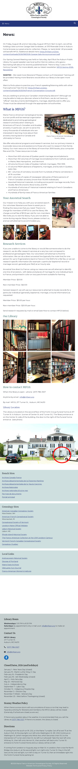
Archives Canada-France (12, 478)
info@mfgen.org (27, 397)
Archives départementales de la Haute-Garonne (22, 484)
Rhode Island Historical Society (14, 535)
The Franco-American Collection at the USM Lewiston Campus (27, 538)
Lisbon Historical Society (11, 529)
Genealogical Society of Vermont (15, 522)
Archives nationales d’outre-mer (15, 491)
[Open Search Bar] (75, 23)
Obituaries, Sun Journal (11, 568)
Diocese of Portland (10, 561)
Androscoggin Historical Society (14, 558)
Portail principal (8, 497)
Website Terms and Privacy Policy (39, 766)
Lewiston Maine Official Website (15, 526)
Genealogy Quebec (10, 544)
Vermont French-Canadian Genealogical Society (21, 541)
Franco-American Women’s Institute (16, 571)
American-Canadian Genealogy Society (17, 511)
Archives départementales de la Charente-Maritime (23, 481)
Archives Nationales (10, 487)
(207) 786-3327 (13, 647)
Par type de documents (11, 494)
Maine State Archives (10, 565)
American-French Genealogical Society (18, 517)
